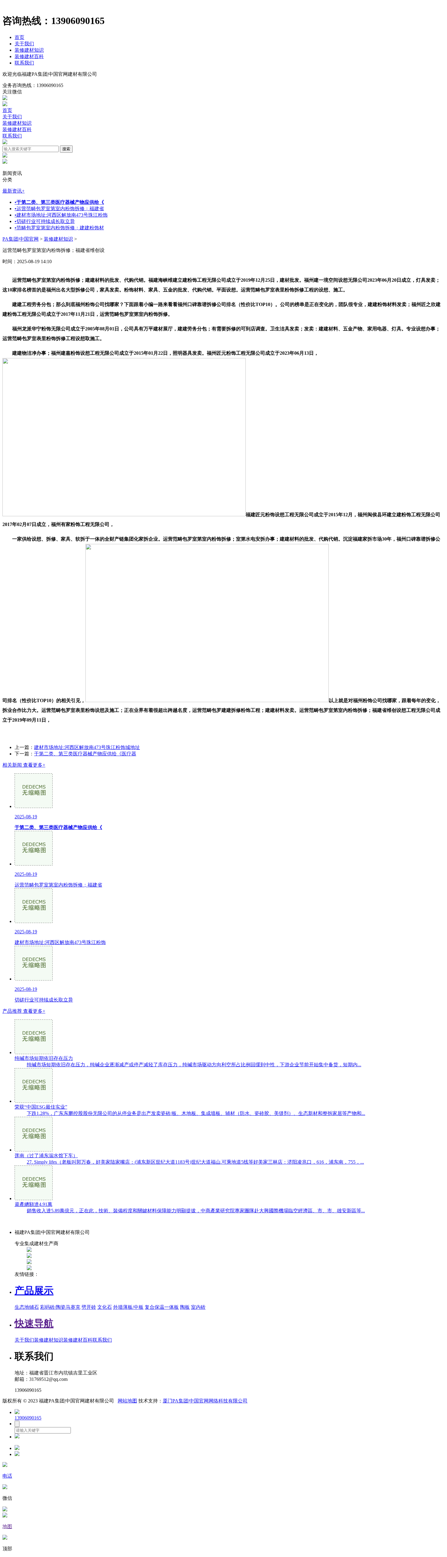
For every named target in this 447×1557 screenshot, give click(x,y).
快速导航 (34, 1323)
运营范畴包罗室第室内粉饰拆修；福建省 (59, 208)
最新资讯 (13, 190)
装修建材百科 (29, 56)
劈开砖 (88, 1307)
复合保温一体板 (162, 1307)
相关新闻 (23, 765)
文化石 (104, 1307)
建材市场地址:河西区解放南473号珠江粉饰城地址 (87, 747)
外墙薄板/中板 (128, 1307)
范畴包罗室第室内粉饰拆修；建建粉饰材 (59, 227)
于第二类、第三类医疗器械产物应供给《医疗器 (85, 753)
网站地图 (127, 1400)
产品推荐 (23, 1011)
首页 (19, 37)
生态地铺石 (27, 1307)
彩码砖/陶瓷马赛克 (60, 1307)
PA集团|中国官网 (20, 239)
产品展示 (34, 1290)
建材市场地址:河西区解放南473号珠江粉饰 (61, 215)
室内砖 (198, 1307)
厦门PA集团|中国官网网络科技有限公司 (205, 1400)
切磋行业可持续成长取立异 (45, 221)
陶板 (185, 1307)
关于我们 (24, 43)
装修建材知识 (29, 50)
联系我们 (24, 62)
